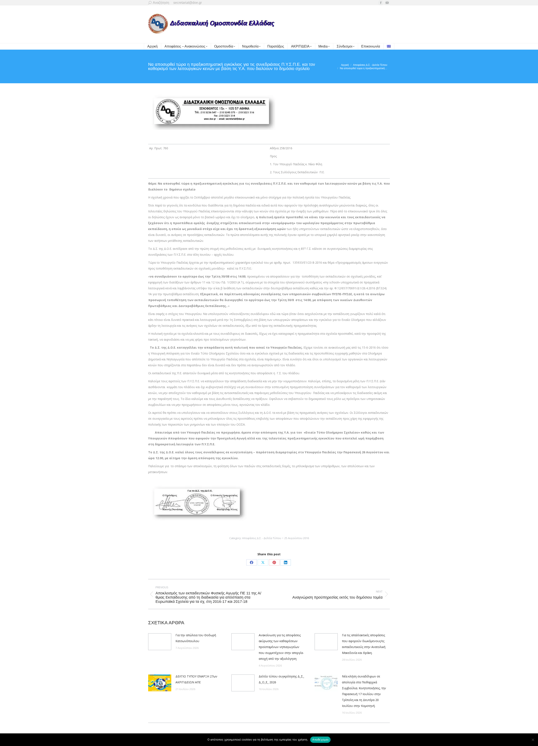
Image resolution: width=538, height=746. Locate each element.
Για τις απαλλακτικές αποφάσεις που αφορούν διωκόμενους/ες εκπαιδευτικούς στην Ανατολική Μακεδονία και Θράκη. (363, 644)
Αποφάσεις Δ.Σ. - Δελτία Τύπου (261, 538)
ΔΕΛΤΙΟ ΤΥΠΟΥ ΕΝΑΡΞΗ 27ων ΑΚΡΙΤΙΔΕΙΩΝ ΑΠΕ (196, 679)
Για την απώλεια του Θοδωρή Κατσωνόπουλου (195, 638)
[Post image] (159, 641)
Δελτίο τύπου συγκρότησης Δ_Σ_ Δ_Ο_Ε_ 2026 (281, 679)
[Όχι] (533, 740)
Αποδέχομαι (320, 739)
